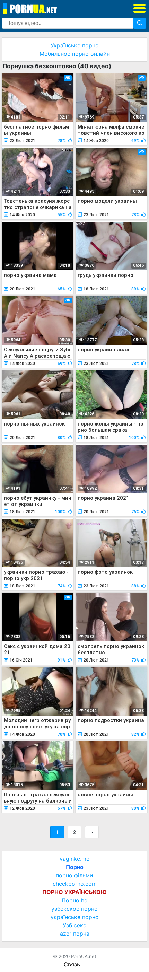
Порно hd (75, 900)
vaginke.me (74, 858)
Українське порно (75, 45)
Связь (72, 964)
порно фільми (74, 875)
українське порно (75, 916)
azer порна (74, 933)
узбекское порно (74, 908)
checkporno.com (75, 883)
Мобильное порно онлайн (75, 53)
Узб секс (74, 925)
